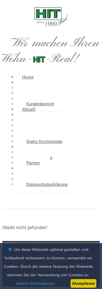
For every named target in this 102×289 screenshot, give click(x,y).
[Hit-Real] (51, 29)
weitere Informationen (35, 283)
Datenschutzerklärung (46, 184)
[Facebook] (41, 197)
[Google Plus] (58, 197)
